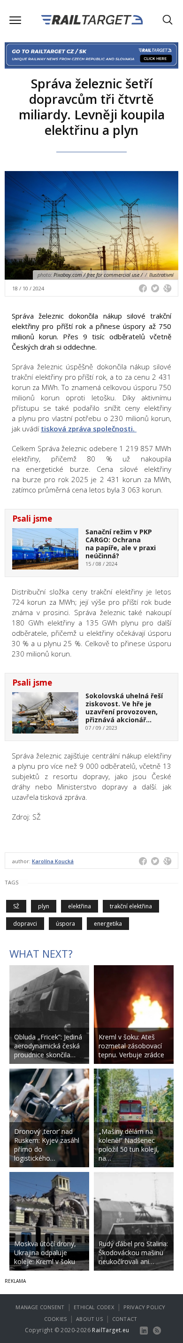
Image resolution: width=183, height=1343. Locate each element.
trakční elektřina (131, 906)
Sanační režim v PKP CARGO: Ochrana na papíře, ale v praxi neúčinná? (120, 543)
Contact (124, 1318)
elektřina (79, 906)
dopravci (25, 924)
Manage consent (39, 1307)
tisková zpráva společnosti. (89, 428)
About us (89, 1318)
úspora (65, 924)
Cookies (55, 1318)
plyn (43, 906)
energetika (108, 924)
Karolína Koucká (53, 861)
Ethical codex (94, 1307)
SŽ (16, 906)
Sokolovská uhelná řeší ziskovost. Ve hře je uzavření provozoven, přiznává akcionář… (124, 707)
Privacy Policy (144, 1307)
